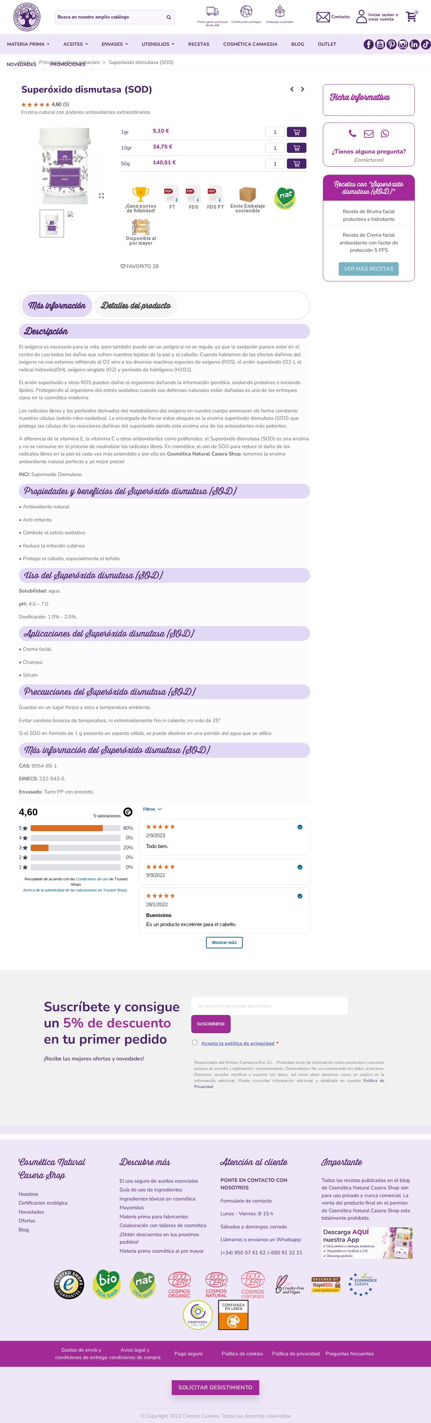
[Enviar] (169, 17)
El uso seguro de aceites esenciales (159, 1181)
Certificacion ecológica (43, 1202)
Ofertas (27, 1220)
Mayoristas (132, 1207)
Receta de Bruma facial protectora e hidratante (369, 215)
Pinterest (392, 44)
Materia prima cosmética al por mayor (162, 1251)
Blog (24, 1229)
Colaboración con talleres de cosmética (163, 1225)
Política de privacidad (296, 1353)
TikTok (426, 44)
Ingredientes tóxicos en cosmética (157, 1198)
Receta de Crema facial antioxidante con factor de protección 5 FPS (368, 242)
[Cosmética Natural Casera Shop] (26, 17)
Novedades (31, 1212)
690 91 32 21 (286, 1252)
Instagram (403, 44)
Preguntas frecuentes (350, 1353)
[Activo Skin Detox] (303, 89)
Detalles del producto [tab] (136, 305)
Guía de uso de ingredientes (151, 1189)
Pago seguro (188, 1353)
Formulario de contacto (246, 1200)
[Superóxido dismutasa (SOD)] (101, 196)
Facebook (369, 44)
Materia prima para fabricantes (154, 1216)
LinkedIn (414, 44)
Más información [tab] (57, 305)
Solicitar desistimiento (215, 1387)
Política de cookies (242, 1353)
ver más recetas (368, 269)
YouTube (380, 44)
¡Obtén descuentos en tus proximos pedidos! (159, 1238)
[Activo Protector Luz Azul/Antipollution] (292, 89)
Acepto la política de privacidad (237, 1043)
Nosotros (28, 1194)
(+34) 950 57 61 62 (243, 1252)
